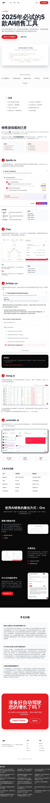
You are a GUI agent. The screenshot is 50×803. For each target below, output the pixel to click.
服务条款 (41, 745)
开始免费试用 (44, 2)
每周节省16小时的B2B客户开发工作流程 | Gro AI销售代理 (7, 775)
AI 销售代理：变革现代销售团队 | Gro (41, 782)
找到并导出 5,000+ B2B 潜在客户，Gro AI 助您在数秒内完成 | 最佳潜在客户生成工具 (7, 771)
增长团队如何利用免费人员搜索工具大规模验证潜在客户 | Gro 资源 (7, 795)
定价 (18, 2)
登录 (37, 2)
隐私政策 (41, 743)
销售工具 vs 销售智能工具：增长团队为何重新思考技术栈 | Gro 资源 (24, 795)
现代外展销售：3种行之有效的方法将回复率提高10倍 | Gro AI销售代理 (24, 770)
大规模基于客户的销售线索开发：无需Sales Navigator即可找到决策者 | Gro (24, 783)
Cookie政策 (41, 748)
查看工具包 (24, 37)
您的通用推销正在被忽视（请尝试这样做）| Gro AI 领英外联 (24, 775)
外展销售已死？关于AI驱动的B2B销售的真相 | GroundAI (42, 775)
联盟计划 (28, 750)
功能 (27, 743)
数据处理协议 (42, 750)
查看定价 (35, 721)
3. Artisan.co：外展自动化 (14, 110)
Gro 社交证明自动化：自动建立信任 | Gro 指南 (7, 791)
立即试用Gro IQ (7, 593)
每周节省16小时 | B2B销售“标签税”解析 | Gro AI (7, 779)
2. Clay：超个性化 (12, 107)
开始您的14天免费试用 (19, 720)
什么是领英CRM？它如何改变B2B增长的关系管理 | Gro (24, 787)
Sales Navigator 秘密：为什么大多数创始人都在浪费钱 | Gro (42, 770)
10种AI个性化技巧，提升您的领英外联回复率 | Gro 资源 (42, 779)
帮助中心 (28, 748)
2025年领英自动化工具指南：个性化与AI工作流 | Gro (42, 791)
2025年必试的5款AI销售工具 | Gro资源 (42, 787)
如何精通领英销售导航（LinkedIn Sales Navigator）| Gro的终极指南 (24, 779)
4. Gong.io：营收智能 (34, 102)
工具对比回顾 (32, 110)
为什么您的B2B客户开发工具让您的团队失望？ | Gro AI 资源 (24, 791)
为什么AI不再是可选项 (13, 102)
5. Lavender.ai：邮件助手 (35, 105)
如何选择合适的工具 (34, 107)
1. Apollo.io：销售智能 (13, 105)
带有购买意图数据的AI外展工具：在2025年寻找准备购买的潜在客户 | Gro (7, 783)
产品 (10, 2)
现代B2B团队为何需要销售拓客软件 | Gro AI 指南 (7, 787)
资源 (14, 2)
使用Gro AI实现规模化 (9, 36)
